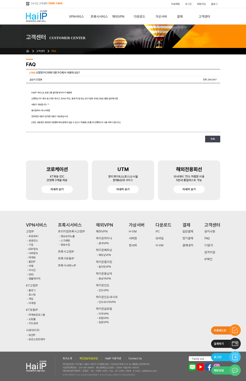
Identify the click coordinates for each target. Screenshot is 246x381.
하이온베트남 (104, 250)
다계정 (32, 303)
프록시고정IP (66, 251)
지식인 (32, 270)
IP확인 (208, 259)
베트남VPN (105, 255)
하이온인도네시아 (107, 297)
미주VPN (104, 313)
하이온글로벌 (104, 309)
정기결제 (187, 238)
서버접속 (33, 253)
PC (158, 231)
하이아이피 (37, 16)
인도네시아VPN (107, 302)
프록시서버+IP (67, 265)
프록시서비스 (99, 16)
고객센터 (204, 16)
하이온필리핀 (104, 262)
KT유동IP (32, 310)
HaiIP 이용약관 (113, 358)
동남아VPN (105, 278)
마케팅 (32, 257)
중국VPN (104, 243)
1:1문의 (208, 245)
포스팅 (32, 294)
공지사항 (209, 231)
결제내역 (187, 245)
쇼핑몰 (32, 319)
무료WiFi (33, 236)
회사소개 (67, 358)
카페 (31, 266)
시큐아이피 (32, 330)
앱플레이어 (34, 278)
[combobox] (204, 358)
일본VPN (104, 322)
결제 (180, 16)
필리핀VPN (105, 266)
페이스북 (208, 367)
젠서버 (133, 245)
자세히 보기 (57, 189)
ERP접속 (33, 249)
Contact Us (135, 358)
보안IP (32, 335)
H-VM (133, 231)
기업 (31, 244)
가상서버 (161, 16)
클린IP (32, 261)
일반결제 (187, 231)
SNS (31, 274)
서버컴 (133, 238)
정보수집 (65, 244)
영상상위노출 (68, 236)
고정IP (30, 231)
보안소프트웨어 (37, 339)
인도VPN (104, 290)
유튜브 (200, 367)
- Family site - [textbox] (198, 358)
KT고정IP (32, 285)
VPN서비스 (76, 16)
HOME (28, 51)
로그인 (188, 4)
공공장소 (33, 240)
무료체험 (175, 4)
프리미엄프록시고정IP (71, 231)
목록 (213, 139)
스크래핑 (65, 240)
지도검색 (33, 323)
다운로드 (139, 16)
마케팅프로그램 (37, 314)
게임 (31, 298)
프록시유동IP (66, 258)
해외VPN (118, 16)
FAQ (54, 51)
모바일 (160, 238)
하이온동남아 (104, 273)
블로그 (214, 4)
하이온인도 (102, 285)
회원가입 (201, 4)
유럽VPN (104, 318)
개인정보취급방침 (88, 358)
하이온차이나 (104, 238)
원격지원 (209, 252)
